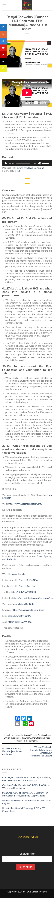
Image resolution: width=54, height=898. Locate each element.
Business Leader (17, 738)
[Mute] (39, 163)
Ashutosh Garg (44, 735)
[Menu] (4, 5)
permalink (33, 741)
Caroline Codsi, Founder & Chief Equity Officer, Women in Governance (26, 786)
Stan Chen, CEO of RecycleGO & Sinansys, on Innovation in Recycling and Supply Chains (25, 794)
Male (35, 735)
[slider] (46, 163)
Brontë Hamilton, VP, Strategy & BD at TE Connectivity (23, 809)
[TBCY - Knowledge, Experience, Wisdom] (27, 5)
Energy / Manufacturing (35, 738)
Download (38, 167)
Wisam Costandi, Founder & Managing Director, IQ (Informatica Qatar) (41, 751)
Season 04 (28, 735)
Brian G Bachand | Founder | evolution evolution (12, 751)
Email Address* (27, 853)
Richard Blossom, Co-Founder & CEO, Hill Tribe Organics (26, 802)
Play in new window (22, 167)
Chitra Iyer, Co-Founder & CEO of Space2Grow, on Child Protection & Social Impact (26, 779)
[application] (27, 163)
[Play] (6, 163)
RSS (18, 170)
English (7, 738)
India (47, 738)
